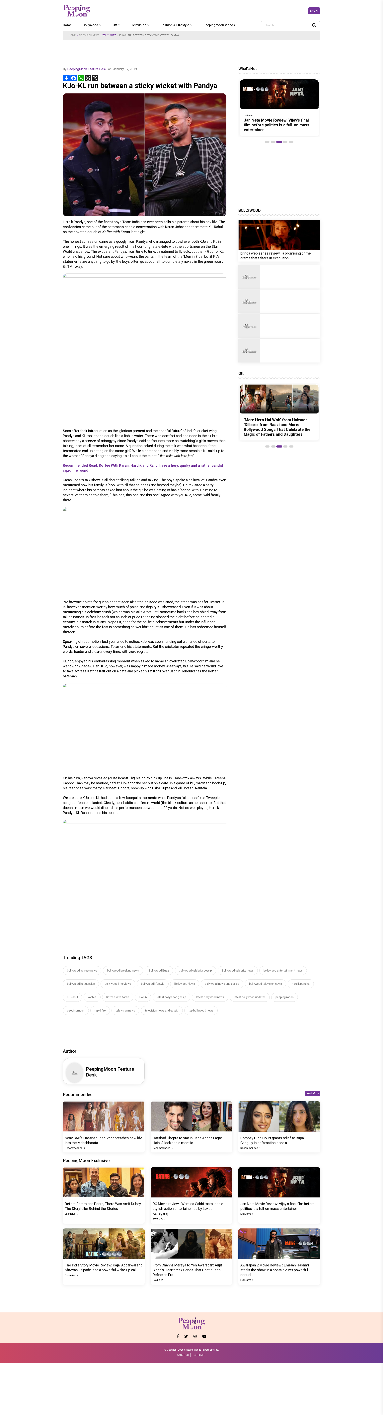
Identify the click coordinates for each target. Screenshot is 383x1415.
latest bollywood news (210, 997)
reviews (248, 115)
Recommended (74, 1147)
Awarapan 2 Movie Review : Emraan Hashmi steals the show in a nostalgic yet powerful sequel (274, 1270)
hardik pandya (301, 983)
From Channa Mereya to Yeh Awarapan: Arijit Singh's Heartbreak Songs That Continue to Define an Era (187, 1270)
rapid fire (100, 1010)
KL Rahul (72, 997)
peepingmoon (76, 1010)
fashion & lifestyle (175, 25)
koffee (92, 997)
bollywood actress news (82, 970)
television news (125, 1010)
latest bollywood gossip (171, 997)
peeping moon (284, 997)
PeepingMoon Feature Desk (87, 69)
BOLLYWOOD (249, 210)
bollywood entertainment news (283, 970)
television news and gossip (162, 1010)
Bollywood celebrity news (238, 970)
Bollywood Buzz (159, 970)
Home (67, 25)
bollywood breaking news (123, 970)
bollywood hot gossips (81, 983)
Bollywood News (184, 983)
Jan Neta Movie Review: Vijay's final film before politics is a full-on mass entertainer (276, 125)
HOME (72, 35)
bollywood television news (265, 983)
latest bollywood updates (250, 997)
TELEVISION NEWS (89, 35)
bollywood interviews (118, 983)
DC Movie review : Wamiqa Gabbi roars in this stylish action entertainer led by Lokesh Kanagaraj (188, 1208)
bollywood (90, 25)
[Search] (314, 25)
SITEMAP (199, 1355)
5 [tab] (291, 142)
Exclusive (70, 1213)
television (138, 25)
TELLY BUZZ (109, 35)
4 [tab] (285, 142)
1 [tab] (267, 142)
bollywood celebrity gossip (195, 970)
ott (115, 25)
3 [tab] (279, 142)
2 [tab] (273, 142)
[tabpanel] (279, 107)
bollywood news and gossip (222, 983)
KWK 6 (143, 997)
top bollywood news (201, 1010)
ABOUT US (183, 1355)
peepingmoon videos (219, 25)
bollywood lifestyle (152, 983)
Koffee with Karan (117, 997)
